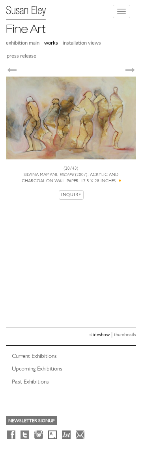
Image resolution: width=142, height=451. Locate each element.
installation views (82, 43)
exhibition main (22, 43)
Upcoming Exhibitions (37, 368)
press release (21, 56)
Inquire (71, 195)
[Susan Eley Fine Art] (29, 16)
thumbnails (125, 334)
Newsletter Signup (31, 420)
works (51, 43)
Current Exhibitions (34, 355)
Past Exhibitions (30, 381)
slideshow (100, 334)
